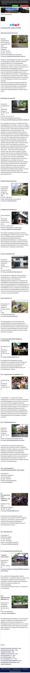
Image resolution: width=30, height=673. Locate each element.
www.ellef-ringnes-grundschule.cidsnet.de (18, 120)
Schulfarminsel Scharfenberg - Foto (10, 662)
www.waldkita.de (11, 613)
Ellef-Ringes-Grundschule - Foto (9, 650)
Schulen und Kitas (8, 14)
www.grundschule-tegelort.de (14, 272)
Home (2, 14)
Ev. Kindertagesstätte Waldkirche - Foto (11, 660)
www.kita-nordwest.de (12, 544)
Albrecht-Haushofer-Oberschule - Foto (11, 648)
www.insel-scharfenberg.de (14, 229)
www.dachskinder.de (12, 316)
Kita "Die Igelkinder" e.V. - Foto (9, 659)
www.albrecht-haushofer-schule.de (16, 56)
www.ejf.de (9, 482)
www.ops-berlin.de (12, 201)
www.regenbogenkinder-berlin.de (15, 440)
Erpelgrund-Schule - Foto (7, 652)
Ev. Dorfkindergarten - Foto (8, 657)
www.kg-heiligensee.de (13, 357)
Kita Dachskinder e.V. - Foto (8, 655)
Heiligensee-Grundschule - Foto (9, 653)
